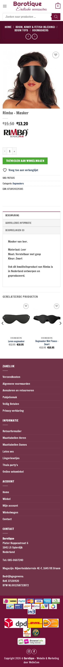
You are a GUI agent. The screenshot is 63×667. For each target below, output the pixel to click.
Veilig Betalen (11, 404)
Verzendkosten (11, 377)
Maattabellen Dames (15, 445)
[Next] (60, 330)
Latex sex (8, 451)
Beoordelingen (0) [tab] (14, 230)
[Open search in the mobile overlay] (31, 16)
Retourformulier (12, 431)
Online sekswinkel (13, 472)
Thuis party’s (10, 465)
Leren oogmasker (16, 341)
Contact (7, 519)
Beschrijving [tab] (12, 215)
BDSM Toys (21, 30)
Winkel (6, 499)
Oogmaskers (40, 30)
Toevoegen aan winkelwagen (25, 161)
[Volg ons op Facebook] (34, 651)
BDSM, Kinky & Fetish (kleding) (35, 27)
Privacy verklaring (13, 411)
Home (8, 27)
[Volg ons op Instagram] (28, 651)
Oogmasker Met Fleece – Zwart (46, 343)
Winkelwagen (10, 512)
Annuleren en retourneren (18, 390)
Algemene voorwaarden (16, 384)
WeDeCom (33, 662)
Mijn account (10, 505)
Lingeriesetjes (11, 458)
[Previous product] (34, 36)
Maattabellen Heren (14, 438)
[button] (5, 6)
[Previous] (3, 330)
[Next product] (28, 36)
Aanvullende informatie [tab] (18, 222)
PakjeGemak (10, 397)
